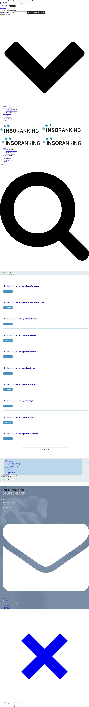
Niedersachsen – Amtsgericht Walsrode (20, 319)
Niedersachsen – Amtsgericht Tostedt (20, 384)
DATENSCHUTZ (6, 607)
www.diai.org (7, 600)
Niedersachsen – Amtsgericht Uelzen (19, 368)
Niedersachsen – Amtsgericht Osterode (20, 433)
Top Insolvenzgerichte (11, 109)
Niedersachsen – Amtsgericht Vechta (19, 351)
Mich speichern (5, 5)
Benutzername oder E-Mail (7, 12)
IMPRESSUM (6, 605)
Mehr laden (45, 449)
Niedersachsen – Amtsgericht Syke (18, 401)
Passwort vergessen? (5, 14)
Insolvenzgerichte (7, 108)
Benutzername (4, 4)
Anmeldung (5, 2)
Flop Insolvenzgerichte (11, 111)
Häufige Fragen (7, 114)
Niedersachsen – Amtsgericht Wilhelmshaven (23, 302)
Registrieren (9, 118)
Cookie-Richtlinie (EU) (8, 608)
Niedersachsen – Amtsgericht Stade (19, 417)
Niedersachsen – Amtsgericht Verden (20, 335)
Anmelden (8, 117)
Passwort (23, 4)
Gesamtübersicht (10, 154)
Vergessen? (3, 8)
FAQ (7, 115)
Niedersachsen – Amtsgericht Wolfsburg (21, 286)
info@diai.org (6, 598)
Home (4, 106)
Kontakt (5, 120)
